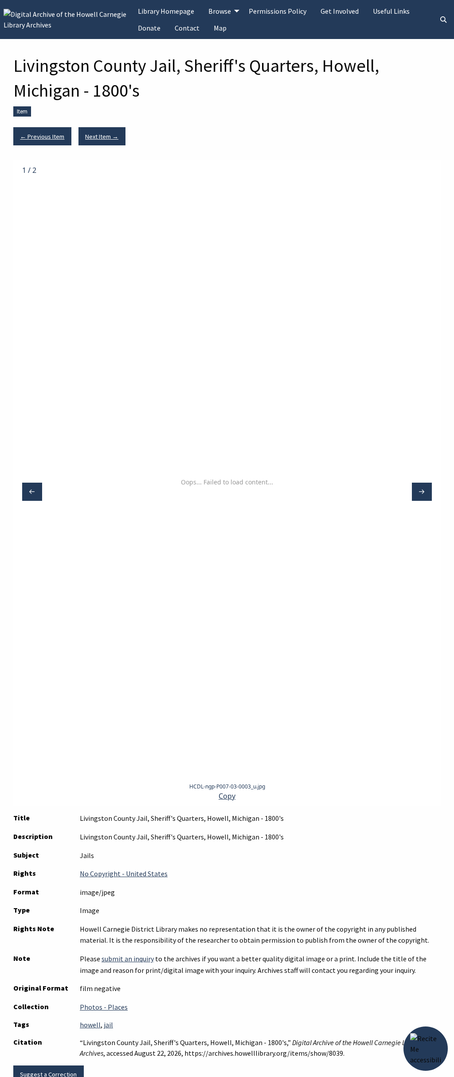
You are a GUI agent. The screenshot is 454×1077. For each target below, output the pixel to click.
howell (90, 1024)
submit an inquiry (128, 958)
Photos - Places (104, 1007)
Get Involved (340, 11)
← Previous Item (42, 136)
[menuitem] (166, 11)
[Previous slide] (32, 492)
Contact (187, 27)
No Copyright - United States (124, 873)
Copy (227, 796)
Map (220, 27)
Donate (149, 27)
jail (108, 1024)
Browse (219, 11)
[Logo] (67, 18)
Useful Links (391, 11)
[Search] (443, 20)
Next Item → (101, 136)
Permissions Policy (277, 11)
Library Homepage (166, 11)
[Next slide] (422, 492)
